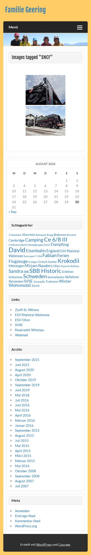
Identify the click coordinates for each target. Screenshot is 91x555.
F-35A (38, 256)
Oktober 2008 (25, 471)
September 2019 (27, 385)
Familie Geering (25, 10)
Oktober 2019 (25, 380)
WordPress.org (26, 526)
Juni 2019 (22, 390)
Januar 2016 (24, 425)
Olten (56, 266)
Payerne (65, 266)
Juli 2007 (22, 486)
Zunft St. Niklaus (27, 310)
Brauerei (71, 234)
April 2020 (23, 375)
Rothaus (74, 266)
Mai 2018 (22, 395)
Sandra (16, 271)
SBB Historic (45, 270)
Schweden (35, 276)
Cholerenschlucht (18, 244)
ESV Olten (22, 320)
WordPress (44, 544)
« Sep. (13, 212)
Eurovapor (29, 256)
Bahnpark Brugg (44, 234)
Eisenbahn (36, 250)
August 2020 (24, 370)
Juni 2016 (22, 405)
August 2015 (24, 435)
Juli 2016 (22, 400)
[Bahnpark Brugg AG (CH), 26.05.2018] (45, 121)
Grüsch (42, 262)
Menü (13, 27)
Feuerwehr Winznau (29, 330)
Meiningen (16, 266)
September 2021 (27, 360)
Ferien (63, 255)
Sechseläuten (55, 277)
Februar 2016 (25, 420)
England (53, 250)
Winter (65, 281)
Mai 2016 (22, 410)
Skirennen (16, 281)
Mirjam (31, 265)
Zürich (36, 285)
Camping (34, 240)
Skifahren (72, 277)
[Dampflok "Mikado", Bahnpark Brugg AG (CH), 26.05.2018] (45, 90)
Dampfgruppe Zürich (39, 244)
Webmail (21, 335)
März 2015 (23, 456)
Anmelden (22, 511)
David (17, 250)
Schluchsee (16, 277)
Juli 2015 (22, 441)
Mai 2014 (22, 466)
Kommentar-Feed (27, 521)
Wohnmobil (20, 285)
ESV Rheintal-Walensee (32, 315)
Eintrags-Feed (25, 516)
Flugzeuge (18, 261)
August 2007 (24, 481)
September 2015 (27, 430)
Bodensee (60, 234)
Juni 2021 (22, 365)
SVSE (28, 281)
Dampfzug (60, 244)
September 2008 (27, 476)
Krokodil (68, 260)
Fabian (49, 255)
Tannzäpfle (39, 281)
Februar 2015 (25, 461)
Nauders (45, 265)
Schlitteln (68, 272)
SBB (26, 272)
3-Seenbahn (15, 234)
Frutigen (33, 261)
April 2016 (23, 415)
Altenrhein (28, 234)
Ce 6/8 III (55, 239)
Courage (64, 544)
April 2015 (23, 451)
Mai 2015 (22, 446)
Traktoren (52, 281)
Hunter (52, 262)
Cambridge (17, 240)
